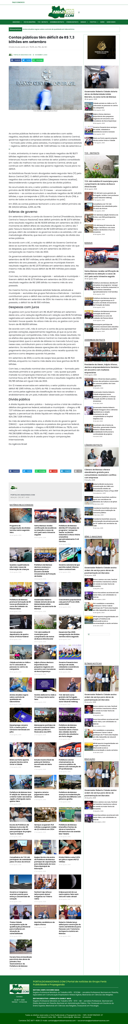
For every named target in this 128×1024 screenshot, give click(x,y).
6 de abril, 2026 (97, 436)
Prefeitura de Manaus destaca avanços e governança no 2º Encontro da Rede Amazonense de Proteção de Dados (45, 570)
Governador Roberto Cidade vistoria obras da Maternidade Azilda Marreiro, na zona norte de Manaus (45, 604)
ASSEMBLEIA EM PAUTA (57, 22)
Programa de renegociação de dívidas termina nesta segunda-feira (20, 529)
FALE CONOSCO (18, 2)
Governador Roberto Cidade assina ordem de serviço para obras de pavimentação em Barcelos (100, 570)
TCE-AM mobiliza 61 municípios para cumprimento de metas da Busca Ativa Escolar (44, 635)
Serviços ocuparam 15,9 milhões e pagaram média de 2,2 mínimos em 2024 (45, 827)
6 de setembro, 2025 (99, 493)
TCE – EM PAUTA (43, 22)
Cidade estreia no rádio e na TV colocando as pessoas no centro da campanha (20, 665)
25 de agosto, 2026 (99, 219)
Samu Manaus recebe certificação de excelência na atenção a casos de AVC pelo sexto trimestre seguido (45, 530)
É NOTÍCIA (93, 22)
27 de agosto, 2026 (99, 143)
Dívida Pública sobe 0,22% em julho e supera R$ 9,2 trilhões (69, 859)
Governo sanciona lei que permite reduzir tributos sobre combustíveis (69, 567)
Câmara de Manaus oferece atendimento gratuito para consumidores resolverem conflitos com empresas (100, 473)
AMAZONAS (16, 22)
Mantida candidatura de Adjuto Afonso (44, 923)
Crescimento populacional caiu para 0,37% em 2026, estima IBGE (70, 602)
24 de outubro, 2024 (99, 599)
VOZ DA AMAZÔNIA (29, 22)
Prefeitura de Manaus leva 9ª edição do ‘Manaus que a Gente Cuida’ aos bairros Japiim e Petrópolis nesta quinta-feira (21, 796)
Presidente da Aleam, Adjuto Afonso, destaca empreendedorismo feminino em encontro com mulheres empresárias (102, 368)
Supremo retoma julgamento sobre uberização (41, 794)
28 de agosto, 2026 (91, 99)
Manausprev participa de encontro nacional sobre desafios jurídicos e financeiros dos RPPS (44, 728)
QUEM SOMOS (111, 22)
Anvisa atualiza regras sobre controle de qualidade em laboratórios (19, 698)
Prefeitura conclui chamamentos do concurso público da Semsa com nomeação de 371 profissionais (70, 764)
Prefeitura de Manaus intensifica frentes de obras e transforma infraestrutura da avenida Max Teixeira (69, 829)
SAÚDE (102, 22)
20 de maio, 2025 (98, 515)
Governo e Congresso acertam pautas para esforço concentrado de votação (20, 895)
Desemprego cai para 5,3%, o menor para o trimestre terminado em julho (20, 728)
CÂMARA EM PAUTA (72, 22)
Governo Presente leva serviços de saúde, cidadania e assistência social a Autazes (69, 665)
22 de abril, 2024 (98, 626)
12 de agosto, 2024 (98, 612)
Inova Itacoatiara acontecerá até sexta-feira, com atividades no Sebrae (105, 595)
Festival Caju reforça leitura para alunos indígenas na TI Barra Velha (43, 895)
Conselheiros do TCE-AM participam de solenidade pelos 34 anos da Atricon (20, 859)
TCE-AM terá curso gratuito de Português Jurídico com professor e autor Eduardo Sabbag (69, 698)
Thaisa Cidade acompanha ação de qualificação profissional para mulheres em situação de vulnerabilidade (20, 928)
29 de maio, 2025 (98, 504)
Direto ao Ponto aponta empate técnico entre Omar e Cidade (19, 762)
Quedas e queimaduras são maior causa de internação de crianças (19, 567)
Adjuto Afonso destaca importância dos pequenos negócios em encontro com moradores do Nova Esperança (45, 667)
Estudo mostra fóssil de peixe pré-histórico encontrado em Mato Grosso (44, 763)
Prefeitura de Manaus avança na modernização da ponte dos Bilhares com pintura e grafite (70, 795)
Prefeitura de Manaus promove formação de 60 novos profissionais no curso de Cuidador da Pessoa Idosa (20, 604)
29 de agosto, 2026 (91, 279)
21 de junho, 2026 (98, 588)
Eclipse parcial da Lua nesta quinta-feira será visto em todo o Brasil (68, 894)
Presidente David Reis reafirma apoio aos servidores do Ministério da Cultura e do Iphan (105, 499)
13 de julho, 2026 (90, 480)
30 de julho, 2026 (98, 388)
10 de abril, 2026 (98, 403)
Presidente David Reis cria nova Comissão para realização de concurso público (105, 510)
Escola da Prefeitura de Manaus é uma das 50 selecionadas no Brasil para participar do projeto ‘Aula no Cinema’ (20, 829)
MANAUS (83, 22)
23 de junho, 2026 (90, 575)
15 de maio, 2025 (98, 528)
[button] (15, 60)
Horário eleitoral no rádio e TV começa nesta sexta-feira (45, 697)
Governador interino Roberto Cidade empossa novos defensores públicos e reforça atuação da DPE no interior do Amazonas (104, 396)
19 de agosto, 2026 (91, 375)
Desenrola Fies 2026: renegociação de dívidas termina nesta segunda (69, 634)
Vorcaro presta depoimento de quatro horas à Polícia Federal (19, 634)
